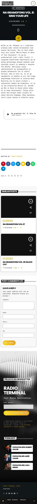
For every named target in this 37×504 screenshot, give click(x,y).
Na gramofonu (18, 8)
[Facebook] (17, 493)
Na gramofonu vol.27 (14, 224)
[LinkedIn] (12, 493)
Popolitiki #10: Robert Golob (22, 448)
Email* (5, 322)
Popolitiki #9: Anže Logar (21, 457)
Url (4, 331)
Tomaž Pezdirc (16, 156)
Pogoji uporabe (19, 427)
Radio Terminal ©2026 (11, 486)
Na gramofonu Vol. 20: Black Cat (17, 263)
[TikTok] (6, 493)
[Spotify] (9, 493)
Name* (5, 312)
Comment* (6, 300)
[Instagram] (14, 493)
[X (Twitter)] (4, 493)
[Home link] (7, 3)
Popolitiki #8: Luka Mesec (21, 466)
